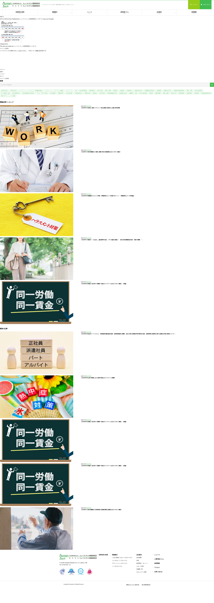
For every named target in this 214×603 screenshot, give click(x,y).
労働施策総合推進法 (149, 90)
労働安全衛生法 (138, 90)
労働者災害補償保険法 (179, 90)
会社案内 (159, 12)
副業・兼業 (108, 90)
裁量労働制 (158, 93)
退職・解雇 (166, 93)
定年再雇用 (53, 93)
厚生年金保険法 (198, 90)
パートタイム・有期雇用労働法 (34, 90)
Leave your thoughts (48, 19)
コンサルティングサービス (119, 560)
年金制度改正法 (78, 93)
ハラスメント (48, 90)
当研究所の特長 (20, 12)
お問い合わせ (206, 4)
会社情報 (138, 557)
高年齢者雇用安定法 (206, 93)
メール (2, 74)
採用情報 (194, 12)
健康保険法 (92, 90)
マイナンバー (69, 90)
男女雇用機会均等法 (112, 93)
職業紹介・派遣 (133, 93)
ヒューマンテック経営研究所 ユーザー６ (30, 19)
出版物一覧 (139, 569)
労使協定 (122, 90)
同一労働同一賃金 (5, 93)
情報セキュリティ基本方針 (132, 584)
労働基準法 (129, 90)
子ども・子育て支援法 (42, 93)
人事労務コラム (124, 12)
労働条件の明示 (167, 90)
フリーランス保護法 (59, 90)
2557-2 (2, 16)
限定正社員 (173, 93)
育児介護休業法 (143, 93)
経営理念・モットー (142, 563)
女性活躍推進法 (16, 93)
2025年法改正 (13, 90)
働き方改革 (100, 90)
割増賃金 (115, 90)
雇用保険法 (189, 93)
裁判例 (151, 93)
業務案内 (54, 12)
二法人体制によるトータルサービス (122, 557)
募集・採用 (189, 90)
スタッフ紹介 (140, 566)
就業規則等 (60, 93)
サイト (2, 76)
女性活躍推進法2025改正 (28, 93)
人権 (76, 90)
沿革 (137, 560)
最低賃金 (95, 93)
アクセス (195, 4)
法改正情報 (102, 93)
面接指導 (197, 93)
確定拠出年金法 (123, 93)
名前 (1, 71)
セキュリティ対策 (141, 572)
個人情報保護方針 (146, 584)
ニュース (89, 12)
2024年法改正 (4, 90)
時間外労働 (87, 93)
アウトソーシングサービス (119, 563)
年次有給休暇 (69, 93)
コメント (2, 69)
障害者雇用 (181, 93)
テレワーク (22, 90)
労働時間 (159, 90)
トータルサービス (117, 566)
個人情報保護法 (83, 90)
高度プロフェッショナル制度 (8, 96)
